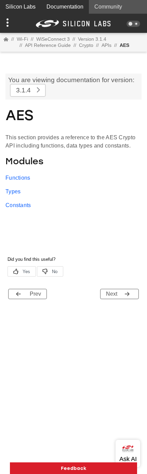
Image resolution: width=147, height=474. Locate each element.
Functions (17, 178)
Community (108, 7)
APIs (106, 45)
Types (13, 191)
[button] (11, 23)
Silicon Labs (20, 7)
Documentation (64, 7)
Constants (18, 205)
